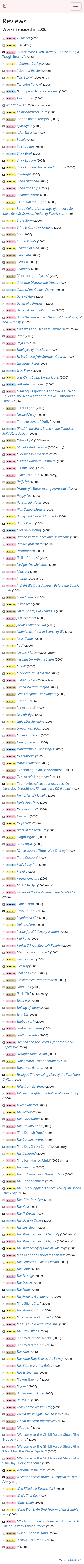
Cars (20, 234)
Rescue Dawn (26, 959)
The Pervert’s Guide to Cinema (38, 1262)
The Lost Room (27, 1227)
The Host (23, 1206)
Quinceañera (26, 924)
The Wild (23, 1351)
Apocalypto (24, 126)
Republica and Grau (33, 952)
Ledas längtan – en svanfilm (36, 694)
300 (19, 45)
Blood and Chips (28, 188)
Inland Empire (26, 597)
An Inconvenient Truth (32, 112)
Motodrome (27, 809)
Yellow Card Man (30, 1540)
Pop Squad (26, 911)
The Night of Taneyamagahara (41, 1255)
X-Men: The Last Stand (32, 1533)
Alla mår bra (25, 98)
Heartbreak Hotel (29, 502)
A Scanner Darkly (29, 63)
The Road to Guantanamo (35, 1296)
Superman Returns (30, 1067)
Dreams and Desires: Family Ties (42, 329)
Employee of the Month (33, 349)
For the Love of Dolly (34, 421)
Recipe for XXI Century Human (38, 931)
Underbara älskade (30, 1393)
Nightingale (27, 837)
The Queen (24, 1282)
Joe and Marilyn (28, 652)
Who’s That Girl (27, 1495)
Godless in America (32, 454)
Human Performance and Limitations (43, 537)
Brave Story (25, 220)
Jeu (20, 645)
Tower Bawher (29, 1379)
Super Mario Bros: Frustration (38, 1061)
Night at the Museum (31, 830)
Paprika (22, 871)
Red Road (23, 938)
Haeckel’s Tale (28, 475)
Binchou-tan (25, 146)
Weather (24, 1427)
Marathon (25, 756)
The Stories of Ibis (29, 1310)
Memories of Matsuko (32, 795)
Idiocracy (23, 571)
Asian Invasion (27, 132)
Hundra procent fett (30, 544)
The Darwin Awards (30, 1139)
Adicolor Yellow (29, 84)
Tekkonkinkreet (27, 1105)
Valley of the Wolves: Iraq (34, 1407)
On (25, 844)
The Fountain (26, 1167)
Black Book (24, 153)
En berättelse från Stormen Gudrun (41, 356)
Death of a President (31, 303)
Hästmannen (26, 551)
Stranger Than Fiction (32, 1054)
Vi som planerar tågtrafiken (36, 1421)
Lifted (22, 700)
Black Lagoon (26, 160)
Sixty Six (22, 1014)
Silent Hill (23, 1000)
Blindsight (24, 174)
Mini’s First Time (28, 802)
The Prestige (25, 1275)
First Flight (26, 408)
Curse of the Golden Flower (36, 289)
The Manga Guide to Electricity (38, 1234)
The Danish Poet (30, 1132)
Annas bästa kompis (33, 119)
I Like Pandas (28, 557)
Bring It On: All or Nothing (35, 227)
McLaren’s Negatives (34, 776)
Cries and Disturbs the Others (37, 282)
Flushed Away (26, 414)
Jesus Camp (25, 638)
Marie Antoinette (28, 763)
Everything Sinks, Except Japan (38, 377)
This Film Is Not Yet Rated (34, 1365)
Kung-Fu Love (26, 680)
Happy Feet (24, 495)
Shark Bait (24, 987)
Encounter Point (28, 363)
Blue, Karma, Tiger (32, 202)
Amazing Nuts (16, 105)
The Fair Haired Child (34, 1160)
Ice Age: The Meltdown (32, 564)
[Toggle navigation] (76, 6)
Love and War (28, 735)
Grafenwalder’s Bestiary (36, 461)
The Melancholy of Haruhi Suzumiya (42, 1248)
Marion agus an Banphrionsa (40, 770)
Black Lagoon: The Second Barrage (41, 167)
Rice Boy (22, 966)
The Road (23, 1289)
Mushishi (23, 816)
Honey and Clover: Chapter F (37, 516)
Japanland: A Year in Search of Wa (40, 631)
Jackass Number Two (31, 625)
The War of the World (34, 1338)
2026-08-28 (74, 1560)
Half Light (23, 481)
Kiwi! (21, 666)
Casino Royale (26, 241)
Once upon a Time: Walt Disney (42, 850)
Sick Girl (24, 993)
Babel (21, 139)
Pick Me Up (26, 885)
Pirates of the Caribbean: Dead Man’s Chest (47, 892)
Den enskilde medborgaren (36, 310)
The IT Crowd (26, 1213)
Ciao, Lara (24, 255)
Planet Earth (25, 904)
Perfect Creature (28, 878)
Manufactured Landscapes (35, 749)
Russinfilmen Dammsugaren (37, 980)
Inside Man (24, 604)
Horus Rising (25, 523)
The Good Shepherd (30, 1181)
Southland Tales (28, 1035)
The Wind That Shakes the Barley (40, 1358)
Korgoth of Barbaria (33, 673)
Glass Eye (25, 440)
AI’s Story (25, 77)
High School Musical (31, 509)
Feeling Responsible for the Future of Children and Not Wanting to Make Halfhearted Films (38, 396)
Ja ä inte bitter (26, 618)
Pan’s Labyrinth (27, 864)
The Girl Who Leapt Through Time (40, 1174)
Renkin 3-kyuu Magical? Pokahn (39, 945)
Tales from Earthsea (31, 1086)
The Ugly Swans (28, 1331)
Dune (20, 336)
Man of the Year (28, 742)
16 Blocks (23, 38)
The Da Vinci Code (29, 1126)
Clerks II (22, 262)
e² (18, 1546)
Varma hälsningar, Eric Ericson (38, 1414)
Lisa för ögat (25, 714)
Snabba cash (26, 1021)
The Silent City (29, 1303)
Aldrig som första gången (37, 91)
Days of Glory (26, 296)
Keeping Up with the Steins (35, 659)
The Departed (26, 1153)
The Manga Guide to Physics (36, 1241)
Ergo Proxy (24, 370)
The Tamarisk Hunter (34, 1317)
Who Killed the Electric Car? (36, 1488)
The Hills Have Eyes (30, 1199)
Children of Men (28, 248)
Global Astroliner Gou (32, 447)
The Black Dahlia (28, 1119)
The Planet (24, 1269)
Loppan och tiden (29, 728)
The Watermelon (30, 1345)
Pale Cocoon (27, 857)
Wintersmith (25, 1502)
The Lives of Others (30, 1220)
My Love (24, 823)
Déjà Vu (22, 343)
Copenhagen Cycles (33, 275)
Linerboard (26, 707)
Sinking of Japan (28, 1007)
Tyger (22, 1386)
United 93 (23, 1400)
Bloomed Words (28, 195)
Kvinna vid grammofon (33, 687)
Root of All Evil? (27, 973)
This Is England (27, 1372)
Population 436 (27, 917)
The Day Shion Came (33, 1146)
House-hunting (29, 530)
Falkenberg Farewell (31, 384)
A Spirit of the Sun (29, 70)
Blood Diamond (28, 181)
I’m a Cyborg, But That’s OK (36, 611)
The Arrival (24, 1112)
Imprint (22, 578)
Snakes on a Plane (29, 1028)
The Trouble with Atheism (37, 1324)
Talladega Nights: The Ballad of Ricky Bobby (47, 1093)
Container (23, 269)
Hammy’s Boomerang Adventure (43, 488)
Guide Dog (26, 468)
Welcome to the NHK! (31, 1470)
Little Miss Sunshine (30, 721)
